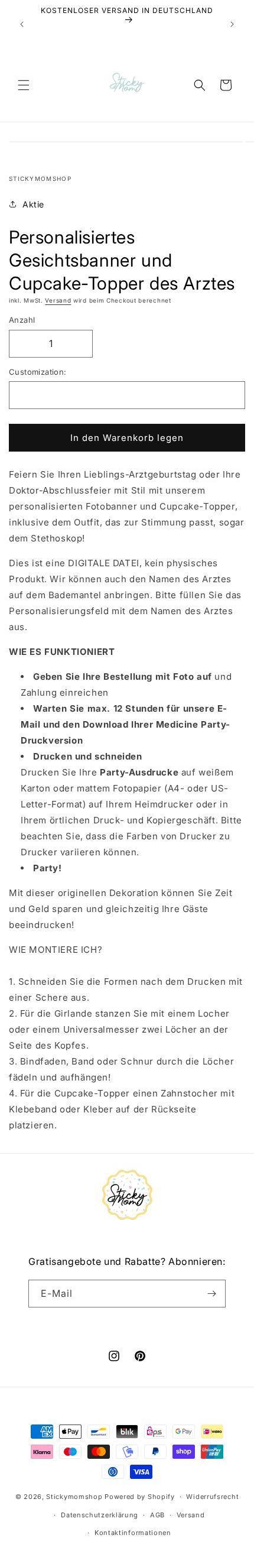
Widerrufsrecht (212, 1496)
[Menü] (24, 85)
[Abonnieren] (212, 1293)
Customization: (38, 372)
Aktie (33, 204)
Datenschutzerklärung (99, 1515)
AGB (157, 1515)
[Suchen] (200, 85)
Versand (58, 300)
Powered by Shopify (140, 1496)
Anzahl (22, 320)
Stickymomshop (74, 1496)
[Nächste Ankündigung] (232, 24)
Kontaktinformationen (133, 1533)
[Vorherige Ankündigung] (22, 24)
